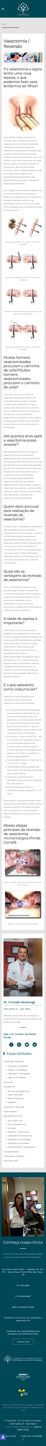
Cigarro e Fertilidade (16, 1077)
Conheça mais (23, 1342)
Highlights (12, 1102)
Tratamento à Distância (14, 1156)
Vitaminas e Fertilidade (18, 1066)
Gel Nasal (12, 1128)
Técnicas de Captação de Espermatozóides (18, 1093)
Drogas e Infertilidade (17, 1070)
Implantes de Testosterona (20, 1136)
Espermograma (10, 1111)
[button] (3, 9)
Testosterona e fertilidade (19, 1139)
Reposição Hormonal (13, 1116)
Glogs (26, 1429)
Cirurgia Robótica (11, 1152)
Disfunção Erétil (11, 1161)
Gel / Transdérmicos (17, 1124)
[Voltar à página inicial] (23, 9)
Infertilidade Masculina (13, 1061)
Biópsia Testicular (15, 1098)
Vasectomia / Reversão (14, 1107)
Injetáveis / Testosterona (19, 1132)
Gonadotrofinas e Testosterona (21, 1147)
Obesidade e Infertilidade (19, 1074)
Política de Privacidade (31, 1436)
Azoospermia (9, 1087)
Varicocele (8, 1082)
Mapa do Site (10, 1436)
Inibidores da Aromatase (18, 1143)
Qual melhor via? (15, 1121)
